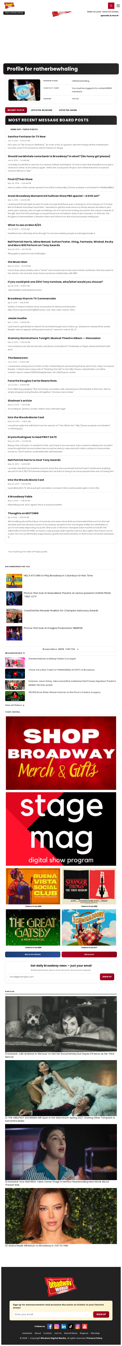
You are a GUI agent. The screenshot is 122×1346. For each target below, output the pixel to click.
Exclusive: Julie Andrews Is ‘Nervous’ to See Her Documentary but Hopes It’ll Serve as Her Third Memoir (59, 1055)
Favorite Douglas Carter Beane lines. (32, 381)
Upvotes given (68, 110)
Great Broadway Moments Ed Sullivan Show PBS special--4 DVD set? (53, 196)
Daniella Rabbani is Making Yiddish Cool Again (52, 658)
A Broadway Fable (20, 496)
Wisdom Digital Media (53, 1338)
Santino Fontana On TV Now (27, 136)
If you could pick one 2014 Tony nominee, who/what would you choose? (55, 282)
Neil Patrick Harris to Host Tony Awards (34, 460)
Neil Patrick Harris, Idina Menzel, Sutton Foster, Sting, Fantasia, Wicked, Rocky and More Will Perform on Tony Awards (60, 243)
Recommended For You (17, 566)
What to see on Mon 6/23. (24, 225)
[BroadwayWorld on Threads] (78, 1326)
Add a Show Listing (14, 12)
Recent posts (16, 110)
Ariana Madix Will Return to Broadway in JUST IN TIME (36, 1245)
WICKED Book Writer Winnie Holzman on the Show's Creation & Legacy (64, 692)
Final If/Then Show (20, 179)
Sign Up (101, 1314)
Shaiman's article (20, 400)
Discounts (89, 954)
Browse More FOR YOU (59, 649)
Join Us (57, 1333)
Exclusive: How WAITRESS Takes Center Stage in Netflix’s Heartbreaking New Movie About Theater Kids (57, 1183)
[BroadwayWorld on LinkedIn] (64, 1326)
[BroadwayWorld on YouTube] (85, 1326)
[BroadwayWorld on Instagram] (57, 1326)
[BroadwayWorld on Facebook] (50, 1326)
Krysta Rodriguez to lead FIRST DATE (32, 437)
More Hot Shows (33, 954)
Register (94, 5)
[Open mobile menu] (118, 6)
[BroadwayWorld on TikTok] (71, 1326)
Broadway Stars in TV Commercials (32, 298)
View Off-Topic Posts (24, 129)
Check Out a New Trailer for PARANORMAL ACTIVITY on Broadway (62, 669)
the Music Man (17, 262)
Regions (84, 1333)
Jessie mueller (17, 318)
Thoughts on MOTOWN (23, 513)
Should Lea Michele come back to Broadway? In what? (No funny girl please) (59, 156)
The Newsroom (18, 358)
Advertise (27, 1333)
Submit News (70, 1333)
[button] (111, 6)
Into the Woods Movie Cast (26, 417)
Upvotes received (41, 110)
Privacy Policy (94, 1338)
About (38, 1333)
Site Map (95, 1333)
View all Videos (13, 705)
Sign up (107, 976)
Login (103, 5)
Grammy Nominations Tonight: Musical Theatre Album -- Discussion (54, 338)
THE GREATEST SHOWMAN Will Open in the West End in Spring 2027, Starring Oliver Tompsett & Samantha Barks (60, 1119)
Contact (47, 1333)
